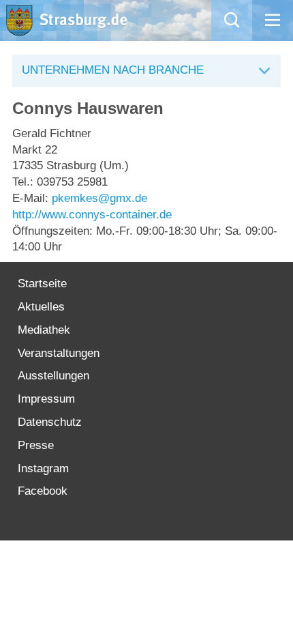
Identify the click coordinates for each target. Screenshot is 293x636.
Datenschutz (50, 422)
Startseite (42, 283)
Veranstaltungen (58, 353)
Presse (36, 445)
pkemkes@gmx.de (99, 198)
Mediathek (44, 329)
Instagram (43, 468)
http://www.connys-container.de (92, 214)
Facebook (42, 491)
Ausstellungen (53, 375)
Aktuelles (41, 306)
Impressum (46, 398)
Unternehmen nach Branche (113, 69)
